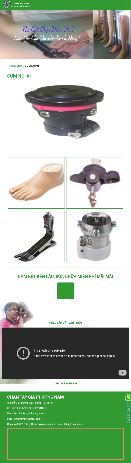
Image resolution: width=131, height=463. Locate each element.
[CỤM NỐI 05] (94, 236)
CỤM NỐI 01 (32, 65)
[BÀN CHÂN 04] (36, 183)
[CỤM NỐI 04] (94, 183)
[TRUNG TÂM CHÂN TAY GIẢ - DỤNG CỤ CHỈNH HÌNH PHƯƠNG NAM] (61, 5)
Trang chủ (14, 65)
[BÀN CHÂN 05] (36, 236)
